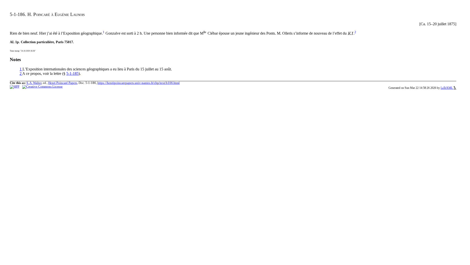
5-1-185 (72, 73)
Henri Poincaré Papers (62, 83)
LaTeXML (447, 87)
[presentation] (205, 33)
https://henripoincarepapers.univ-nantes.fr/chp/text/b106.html (138, 83)
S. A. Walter (33, 83)
